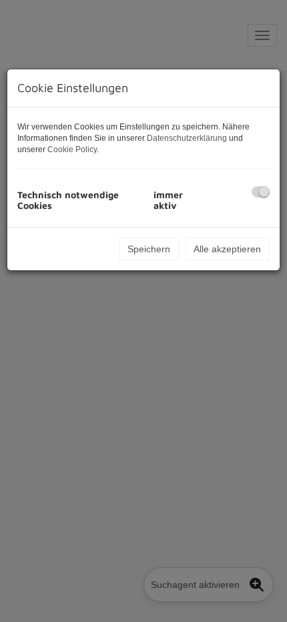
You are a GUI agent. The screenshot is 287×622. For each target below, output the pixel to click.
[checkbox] (261, 192)
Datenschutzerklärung (187, 138)
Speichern (148, 249)
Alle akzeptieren (227, 249)
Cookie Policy (72, 149)
